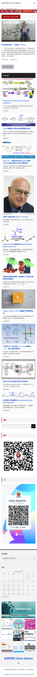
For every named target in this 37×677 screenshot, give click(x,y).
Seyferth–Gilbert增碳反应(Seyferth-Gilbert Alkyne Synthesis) (17, 245)
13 (13, 585)
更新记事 (13, 669)
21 (18, 589)
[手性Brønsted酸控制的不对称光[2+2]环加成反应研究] (18, 647)
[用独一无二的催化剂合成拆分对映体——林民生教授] (18, 635)
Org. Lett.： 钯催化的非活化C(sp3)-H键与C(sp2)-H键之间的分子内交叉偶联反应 (17, 162)
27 (13, 594)
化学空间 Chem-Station (18, 658)
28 (18, 594)
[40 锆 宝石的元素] (30, 647)
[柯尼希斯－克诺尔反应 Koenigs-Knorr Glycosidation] (7, 634)
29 (23, 594)
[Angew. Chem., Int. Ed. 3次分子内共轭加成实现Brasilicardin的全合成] (30, 624)
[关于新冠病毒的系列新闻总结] (18, 610)
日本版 (27, 669)
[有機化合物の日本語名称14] (18, 624)
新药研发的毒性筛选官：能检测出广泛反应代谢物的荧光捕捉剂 (18, 278)
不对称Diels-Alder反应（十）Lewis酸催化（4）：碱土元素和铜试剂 (17, 347)
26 (8, 594)
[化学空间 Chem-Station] (11, 3)
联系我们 (22, 669)
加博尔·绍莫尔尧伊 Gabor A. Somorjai (15, 217)
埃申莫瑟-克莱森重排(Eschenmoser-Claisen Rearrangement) (17, 401)
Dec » (7, 596)
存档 (18, 669)
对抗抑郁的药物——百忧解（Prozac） (14, 45)
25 (4, 594)
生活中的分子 (13, 59)
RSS (18, 663)
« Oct (3, 596)
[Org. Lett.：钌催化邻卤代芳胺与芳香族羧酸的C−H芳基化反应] (7, 624)
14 (18, 585)
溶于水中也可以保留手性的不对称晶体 (15, 381)
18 (4, 589)
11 (4, 585)
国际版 (31, 669)
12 (8, 585)
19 (8, 589)
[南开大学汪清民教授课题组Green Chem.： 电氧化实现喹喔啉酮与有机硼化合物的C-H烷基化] (30, 635)
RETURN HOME (7, 67)
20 (13, 589)
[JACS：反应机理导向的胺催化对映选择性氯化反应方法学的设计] (7, 647)
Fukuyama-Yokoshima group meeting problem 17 (16, 102)
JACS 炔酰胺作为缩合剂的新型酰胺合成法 (16, 128)
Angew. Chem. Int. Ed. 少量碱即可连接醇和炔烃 (18, 312)
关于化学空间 (7, 669)
